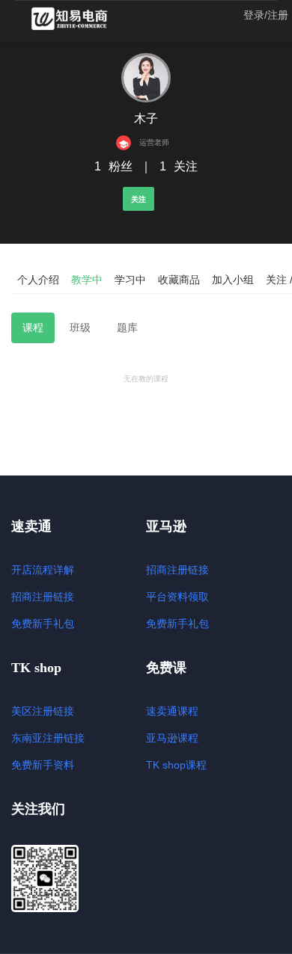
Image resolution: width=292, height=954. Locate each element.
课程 (32, 327)
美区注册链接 (42, 711)
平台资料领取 (177, 597)
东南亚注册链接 (48, 738)
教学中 (87, 280)
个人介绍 (38, 280)
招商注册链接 (42, 597)
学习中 (130, 280)
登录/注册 (265, 15)
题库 (127, 327)
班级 (80, 327)
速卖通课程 (172, 711)
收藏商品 (179, 280)
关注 (138, 199)
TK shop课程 (176, 765)
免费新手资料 (42, 765)
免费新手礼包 (42, 624)
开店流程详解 (42, 570)
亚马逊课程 (172, 738)
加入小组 (233, 280)
